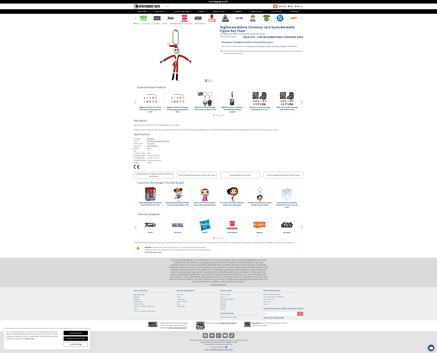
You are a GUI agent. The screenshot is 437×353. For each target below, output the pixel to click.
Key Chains (275, 46)
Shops (179, 297)
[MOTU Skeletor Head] (225, 18)
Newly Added (160, 11)
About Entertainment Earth (271, 294)
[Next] (302, 17)
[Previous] (135, 17)
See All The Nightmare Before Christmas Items (283, 175)
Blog (178, 304)
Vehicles (283, 46)
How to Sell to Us (268, 299)
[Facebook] (205, 335)
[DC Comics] (280, 18)
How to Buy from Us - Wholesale (273, 297)
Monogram (150, 139)
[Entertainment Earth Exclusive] (157, 18)
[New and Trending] (143, 18)
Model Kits (293, 46)
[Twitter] (212, 335)
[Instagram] (218, 335)
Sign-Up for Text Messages (273, 317)
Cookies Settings (76, 344)
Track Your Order (225, 294)
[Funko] (171, 18)
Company (238, 11)
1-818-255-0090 (138, 302)
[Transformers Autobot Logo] (184, 18)
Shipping (223, 309)
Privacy (206, 350)
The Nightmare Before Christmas (158, 141)
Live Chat (136, 299)
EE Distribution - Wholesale (228, 317)
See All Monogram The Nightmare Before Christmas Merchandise (153, 175)
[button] (431, 348)
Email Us (136, 297)
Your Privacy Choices (216, 347)
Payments (223, 306)
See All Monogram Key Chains (240, 175)
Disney (149, 148)
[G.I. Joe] (239, 18)
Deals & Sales (257, 11)
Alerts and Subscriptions (227, 299)
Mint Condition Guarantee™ (178, 328)
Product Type (218, 11)
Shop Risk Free (256, 323)
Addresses (223, 304)
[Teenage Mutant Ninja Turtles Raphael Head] (266, 18)
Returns (222, 297)
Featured (294, 11)
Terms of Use (229, 350)
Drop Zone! (142, 11)
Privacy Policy (30, 339)
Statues (268, 46)
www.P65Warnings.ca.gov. (153, 252)
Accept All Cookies (75, 333)
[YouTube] (225, 335)
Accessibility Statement (217, 350)
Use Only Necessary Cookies (75, 339)
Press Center (267, 302)
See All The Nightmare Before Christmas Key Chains (196, 175)
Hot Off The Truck (182, 11)
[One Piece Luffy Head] (252, 18)
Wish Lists (223, 302)
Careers (265, 304)
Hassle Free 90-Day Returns (228, 323)
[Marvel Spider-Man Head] (212, 18)
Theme (201, 11)
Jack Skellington (152, 146)
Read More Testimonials (218, 285)
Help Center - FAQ (139, 294)
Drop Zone (180, 294)
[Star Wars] (198, 18)
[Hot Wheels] (293, 18)
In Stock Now (276, 11)
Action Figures (251, 46)
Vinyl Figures (261, 46)
